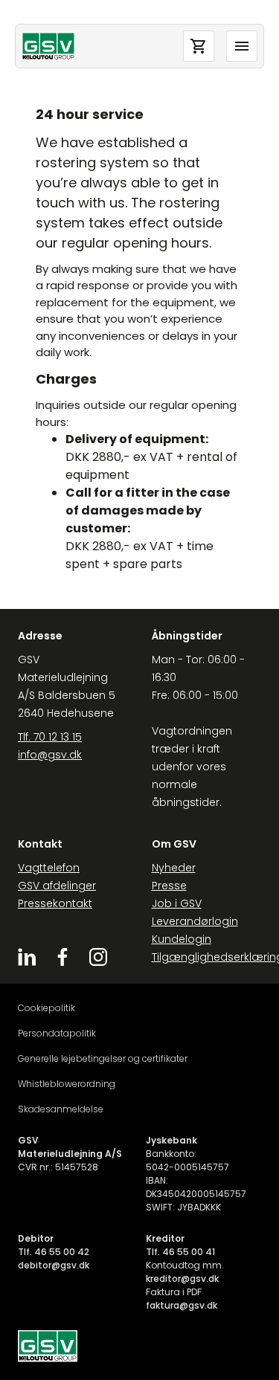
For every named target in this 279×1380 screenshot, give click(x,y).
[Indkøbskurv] (198, 46)
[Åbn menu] (241, 46)
